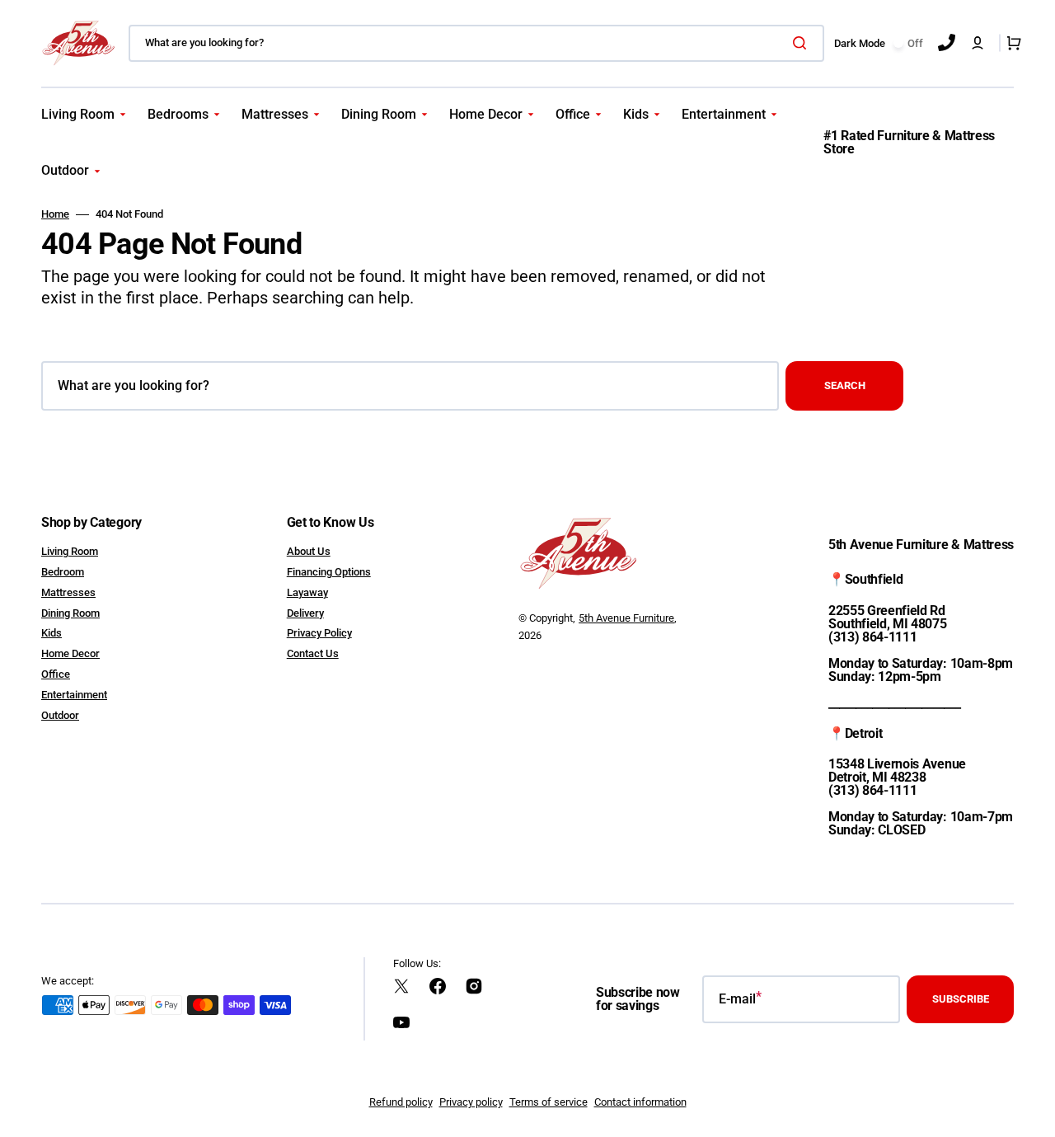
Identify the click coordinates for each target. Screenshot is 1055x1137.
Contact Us (313, 653)
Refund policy (401, 1102)
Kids (51, 633)
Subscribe (960, 999)
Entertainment (74, 694)
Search (844, 385)
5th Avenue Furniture (626, 618)
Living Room (69, 551)
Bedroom (62, 572)
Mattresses (68, 592)
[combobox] (476, 43)
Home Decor (70, 653)
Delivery (305, 613)
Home (55, 214)
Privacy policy (471, 1102)
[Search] (802, 43)
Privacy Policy (319, 633)
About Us (309, 551)
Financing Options (329, 572)
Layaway (307, 592)
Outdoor (60, 715)
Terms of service (548, 1102)
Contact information (640, 1102)
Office (55, 674)
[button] (977, 43)
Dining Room (70, 613)
